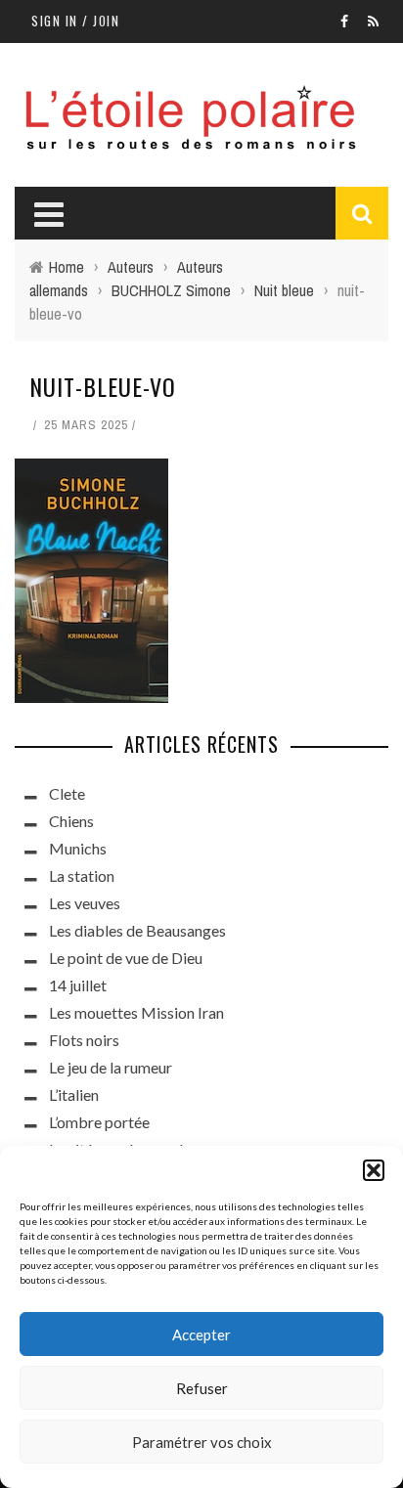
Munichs (78, 848)
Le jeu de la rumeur (110, 1067)
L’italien (74, 1094)
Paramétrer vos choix (202, 1442)
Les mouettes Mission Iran (136, 1012)
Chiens (71, 820)
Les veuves (84, 903)
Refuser (202, 1388)
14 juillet (78, 985)
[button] (373, 1170)
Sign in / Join (75, 20)
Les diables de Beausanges (137, 930)
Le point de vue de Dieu (125, 957)
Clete (67, 793)
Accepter (201, 1334)
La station (81, 875)
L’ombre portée (99, 1122)
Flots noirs (84, 1039)
